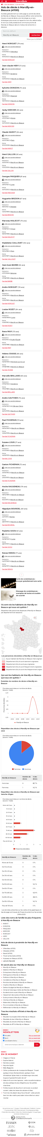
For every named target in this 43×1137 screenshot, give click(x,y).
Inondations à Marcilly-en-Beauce (14, 980)
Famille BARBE (7, 281)
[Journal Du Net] (11, 1126)
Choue (13, 229)
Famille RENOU (7, 569)
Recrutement (21, 1110)
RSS (15, 1110)
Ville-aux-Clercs (17, 406)
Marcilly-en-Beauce (17, 57)
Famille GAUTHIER (8, 414)
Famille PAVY (6, 348)
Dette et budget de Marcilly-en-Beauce (16, 987)
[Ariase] (11, 1135)
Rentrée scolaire (8, 1063)
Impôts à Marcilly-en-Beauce (13, 985)
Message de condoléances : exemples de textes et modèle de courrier (28, 593)
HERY (5, 936)
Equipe (17, 1108)
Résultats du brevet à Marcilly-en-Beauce (17, 1022)
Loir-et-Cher (20, 4)
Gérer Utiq (19, 1112)
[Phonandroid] (32, 1134)
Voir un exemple (34, 1035)
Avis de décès (9, 4)
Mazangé (14, 96)
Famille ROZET (7, 326)
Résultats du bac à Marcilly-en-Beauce (16, 1019)
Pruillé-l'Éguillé (15, 340)
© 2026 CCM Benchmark (21, 1114)
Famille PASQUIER (8, 193)
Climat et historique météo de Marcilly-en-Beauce (20, 990)
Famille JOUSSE (7, 370)
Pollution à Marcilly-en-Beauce (13, 977)
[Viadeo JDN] (32, 1130)
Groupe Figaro (37, 1112)
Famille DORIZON (8, 104)
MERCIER (6, 931)
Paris (12, 140)
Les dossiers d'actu (10, 1041)
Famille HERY (6, 82)
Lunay (12, 185)
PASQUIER (6, 929)
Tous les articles (9, 1110)
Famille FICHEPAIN (8, 436)
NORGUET (6, 934)
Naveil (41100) (7, 953)
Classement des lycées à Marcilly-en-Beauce (18, 995)
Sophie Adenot (8, 1060)
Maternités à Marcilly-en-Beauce (14, 1002)
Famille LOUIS (7, 459)
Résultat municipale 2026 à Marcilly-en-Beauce (19, 1017)
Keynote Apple (8, 1065)
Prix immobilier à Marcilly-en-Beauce (15, 1005)
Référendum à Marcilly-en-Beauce (14, 1007)
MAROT (5, 924)
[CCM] (32, 1122)
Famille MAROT (7, 148)
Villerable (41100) (8, 951)
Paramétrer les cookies (8, 1112)
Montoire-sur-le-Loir (18, 362)
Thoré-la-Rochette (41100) (12, 956)
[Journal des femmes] (11, 1123)
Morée (13, 118)
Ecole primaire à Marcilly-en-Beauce (15, 997)
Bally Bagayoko (8, 1068)
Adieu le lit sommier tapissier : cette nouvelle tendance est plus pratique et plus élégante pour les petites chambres (22, 1083)
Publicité (32, 1108)
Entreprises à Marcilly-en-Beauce (14, 972)
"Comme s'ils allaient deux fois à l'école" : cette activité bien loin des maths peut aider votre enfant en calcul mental (21, 1095)
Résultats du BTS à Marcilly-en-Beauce (16, 1024)
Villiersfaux (14, 52)
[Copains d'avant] (11, 1130)
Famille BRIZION (8, 215)
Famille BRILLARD (8, 392)
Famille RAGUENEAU (9, 503)
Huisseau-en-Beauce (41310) (12, 958)
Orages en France (9, 1058)
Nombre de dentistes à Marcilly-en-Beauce (17, 982)
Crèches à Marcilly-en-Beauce (13, 1000)
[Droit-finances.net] (32, 1126)
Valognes (13, 273)
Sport (6, 1038)
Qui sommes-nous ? (8, 1108)
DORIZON (6, 926)
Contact (38, 1108)
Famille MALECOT (8, 237)
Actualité (7, 1035)
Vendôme (13, 74)
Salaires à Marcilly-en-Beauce (13, 970)
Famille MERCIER (8, 126)
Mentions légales (27, 1112)
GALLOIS (6, 939)
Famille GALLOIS (8, 171)
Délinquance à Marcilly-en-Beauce (14, 975)
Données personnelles (32, 1110)
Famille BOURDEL (8, 525)
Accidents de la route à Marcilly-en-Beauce (17, 992)
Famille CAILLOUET (9, 259)
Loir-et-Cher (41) (9, 961)
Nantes (12, 517)
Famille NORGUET (8, 60)
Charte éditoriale (24, 1108)
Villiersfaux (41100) (9, 948)
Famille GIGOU (7, 547)
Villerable (13, 207)
